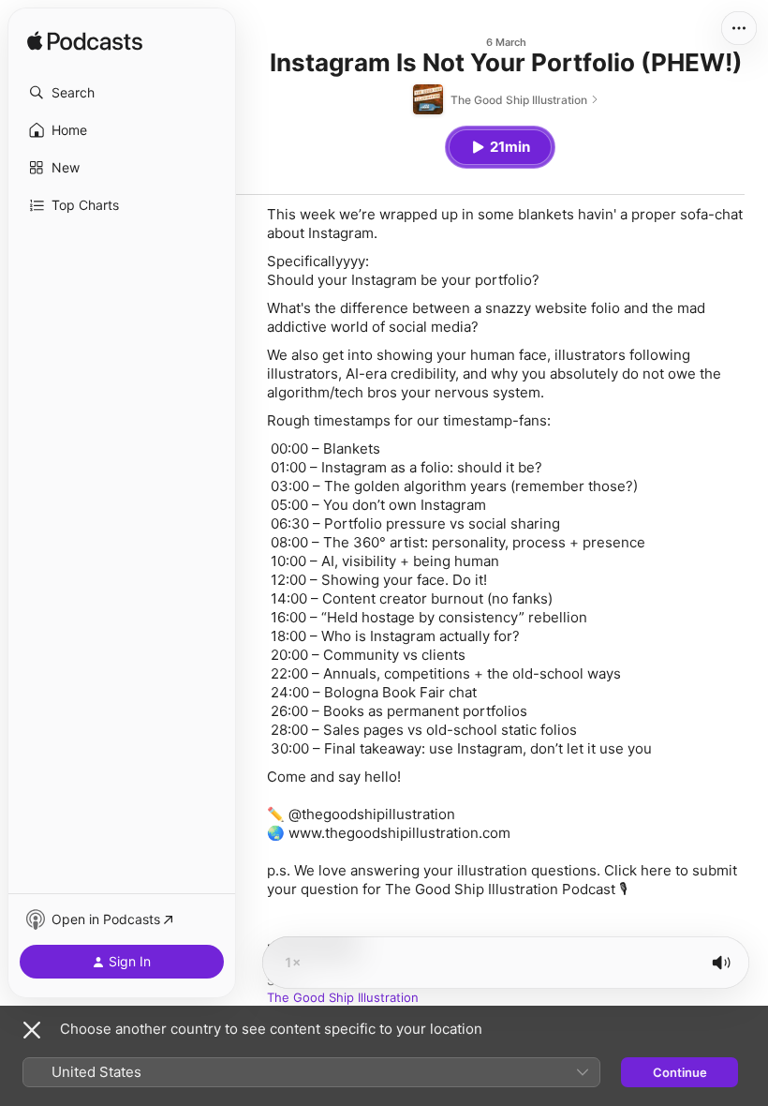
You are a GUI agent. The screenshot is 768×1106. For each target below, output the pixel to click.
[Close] (31, 1030)
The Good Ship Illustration (343, 997)
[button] (122, 93)
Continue (680, 1072)
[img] (84, 42)
